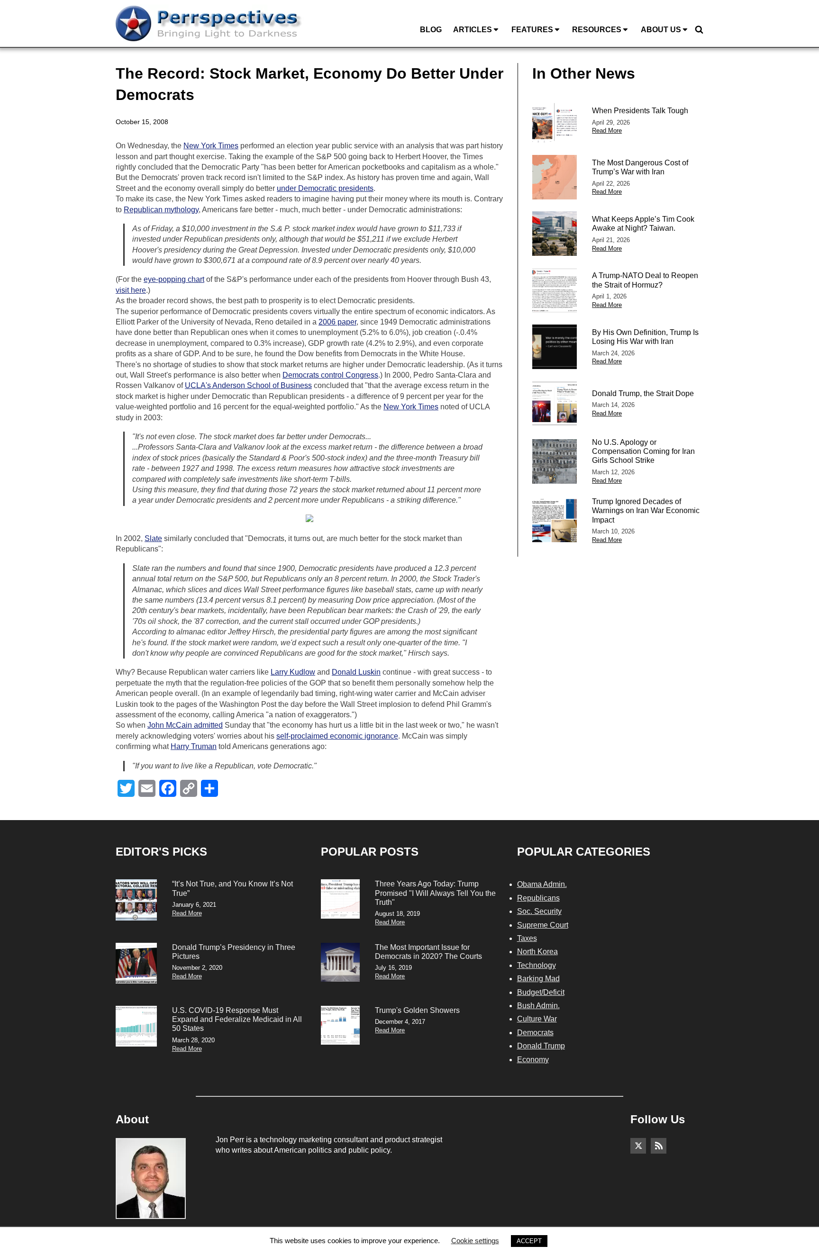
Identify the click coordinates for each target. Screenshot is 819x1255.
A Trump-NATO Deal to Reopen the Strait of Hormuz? (645, 280)
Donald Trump (541, 1046)
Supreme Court (542, 925)
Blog (431, 30)
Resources (596, 30)
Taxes (527, 938)
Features (532, 30)
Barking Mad (538, 979)
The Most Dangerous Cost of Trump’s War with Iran (640, 167)
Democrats (535, 1033)
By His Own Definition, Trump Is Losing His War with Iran (645, 336)
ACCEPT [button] (529, 1241)
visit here (131, 290)
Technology (536, 965)
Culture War (537, 1019)
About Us (661, 30)
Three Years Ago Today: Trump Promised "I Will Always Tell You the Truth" (435, 893)
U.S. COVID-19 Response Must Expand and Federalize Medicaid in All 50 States (237, 1019)
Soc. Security (539, 911)
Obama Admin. (542, 884)
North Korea (537, 952)
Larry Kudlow (293, 672)
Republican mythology (161, 210)
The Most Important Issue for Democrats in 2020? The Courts (428, 951)
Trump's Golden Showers (417, 1010)
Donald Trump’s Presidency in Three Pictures (233, 951)
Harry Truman (194, 746)
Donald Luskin (356, 672)
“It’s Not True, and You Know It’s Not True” (232, 888)
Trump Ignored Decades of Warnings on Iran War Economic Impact (646, 510)
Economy (533, 1060)
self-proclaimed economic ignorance (337, 736)
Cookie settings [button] (475, 1241)
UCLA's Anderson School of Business (248, 385)
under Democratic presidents (325, 188)
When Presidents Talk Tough (640, 111)
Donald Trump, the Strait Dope (643, 393)
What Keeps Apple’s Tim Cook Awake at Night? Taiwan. (643, 223)
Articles (472, 30)
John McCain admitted (185, 725)
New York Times (210, 146)
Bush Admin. (538, 1006)
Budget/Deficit (540, 992)
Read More (607, 130)
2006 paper (337, 322)
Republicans (538, 898)
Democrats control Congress (330, 375)
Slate (153, 538)
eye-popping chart (174, 279)
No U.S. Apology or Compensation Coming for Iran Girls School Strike (643, 451)
